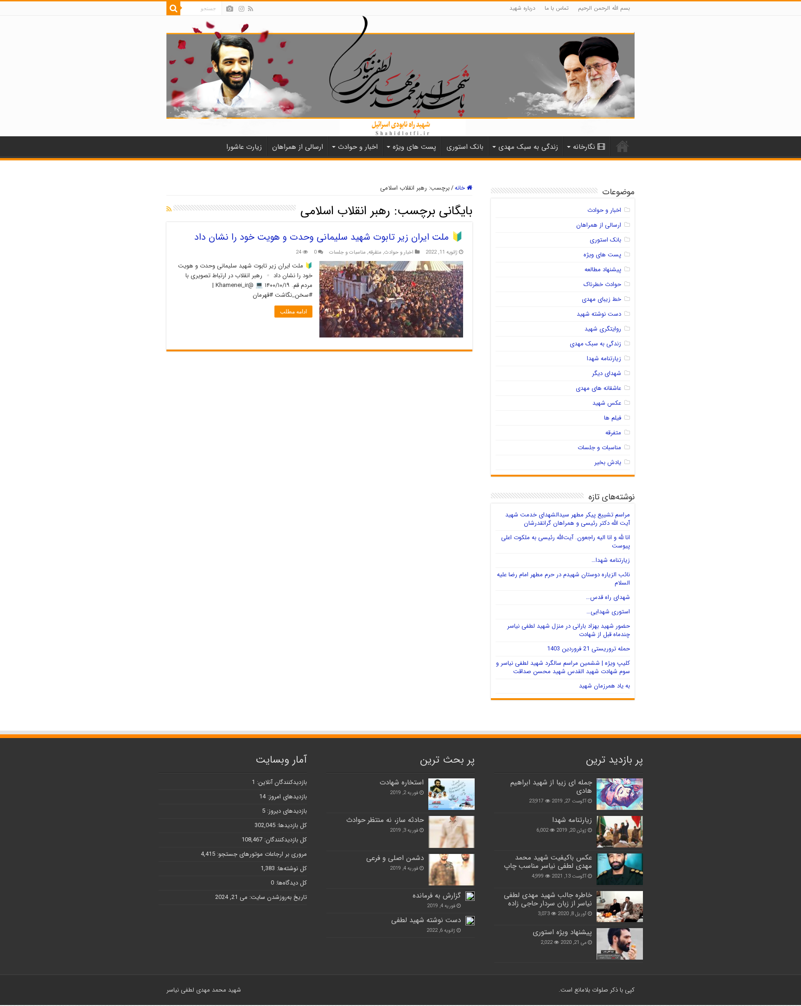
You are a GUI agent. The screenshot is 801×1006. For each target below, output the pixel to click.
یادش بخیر (607, 462)
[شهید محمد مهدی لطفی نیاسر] (400, 76)
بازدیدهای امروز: (286, 797)
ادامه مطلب (293, 311)
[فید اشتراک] (169, 209)
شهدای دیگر (606, 373)
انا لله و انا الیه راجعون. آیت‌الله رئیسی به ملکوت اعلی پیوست (565, 542)
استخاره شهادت (402, 782)
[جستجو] (173, 8)
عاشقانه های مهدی (598, 388)
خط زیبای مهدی (601, 299)
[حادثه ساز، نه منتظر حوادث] (451, 831)
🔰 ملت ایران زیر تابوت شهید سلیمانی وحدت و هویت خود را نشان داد (328, 237)
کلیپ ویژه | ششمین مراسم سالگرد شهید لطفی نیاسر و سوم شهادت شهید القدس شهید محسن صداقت (563, 667)
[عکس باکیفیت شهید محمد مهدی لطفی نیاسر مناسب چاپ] (620, 869)
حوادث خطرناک (602, 284)
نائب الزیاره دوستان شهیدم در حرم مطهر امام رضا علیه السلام (563, 579)
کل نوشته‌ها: (291, 868)
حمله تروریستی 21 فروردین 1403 (588, 649)
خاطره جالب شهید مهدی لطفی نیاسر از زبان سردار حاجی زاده (548, 899)
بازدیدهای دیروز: (286, 811)
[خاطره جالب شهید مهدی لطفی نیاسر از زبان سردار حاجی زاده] (620, 906)
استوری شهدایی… (608, 612)
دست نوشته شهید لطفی (426, 920)
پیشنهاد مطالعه (603, 269)
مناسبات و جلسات (347, 252)
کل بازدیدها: (291, 825)
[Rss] (250, 8)
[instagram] (241, 8)
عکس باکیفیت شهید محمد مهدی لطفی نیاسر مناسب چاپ (548, 862)
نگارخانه (584, 147)
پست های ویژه (414, 147)
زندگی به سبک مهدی (528, 147)
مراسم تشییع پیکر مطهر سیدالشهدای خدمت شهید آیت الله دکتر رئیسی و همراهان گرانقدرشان (567, 519)
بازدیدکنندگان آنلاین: (281, 782)
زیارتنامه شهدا (604, 358)
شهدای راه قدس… (608, 597)
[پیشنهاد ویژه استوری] (620, 944)
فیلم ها (612, 418)
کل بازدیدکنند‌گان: (284, 840)
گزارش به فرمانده (437, 895)
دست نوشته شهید (599, 314)
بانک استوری (464, 147)
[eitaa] (229, 8)
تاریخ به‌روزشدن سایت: (277, 897)
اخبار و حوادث (358, 147)
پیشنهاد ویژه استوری (562, 932)
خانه (461, 188)
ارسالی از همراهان (297, 147)
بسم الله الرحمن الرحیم (604, 8)
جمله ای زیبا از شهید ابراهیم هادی (551, 786)
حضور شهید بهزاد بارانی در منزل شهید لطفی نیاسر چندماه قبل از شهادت (568, 630)
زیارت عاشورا (244, 147)
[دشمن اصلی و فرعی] (451, 869)
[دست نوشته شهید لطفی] (470, 920)
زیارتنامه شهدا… (610, 560)
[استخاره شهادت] (451, 794)
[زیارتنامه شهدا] (620, 831)
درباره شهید (522, 8)
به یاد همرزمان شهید (604, 686)
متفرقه (375, 252)
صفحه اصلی (622, 146)
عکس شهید (606, 403)
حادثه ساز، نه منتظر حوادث (385, 820)
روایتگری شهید (603, 329)
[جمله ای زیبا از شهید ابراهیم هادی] (620, 793)
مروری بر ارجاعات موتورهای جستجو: (261, 854)
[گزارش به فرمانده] (470, 896)
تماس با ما (557, 8)
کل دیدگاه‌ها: (290, 883)
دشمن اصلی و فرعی (395, 858)
